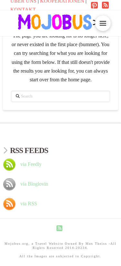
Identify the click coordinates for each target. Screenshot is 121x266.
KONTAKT (23, 9)
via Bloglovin (34, 184)
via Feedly (31, 164)
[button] (94, 23)
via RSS (28, 203)
